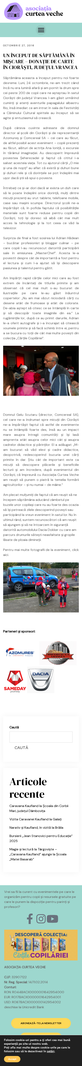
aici (5, 555)
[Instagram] (41, 919)
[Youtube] (52, 919)
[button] (41, 30)
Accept (12, 1059)
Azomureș (11, 138)
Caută (14, 727)
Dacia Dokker (48, 530)
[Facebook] (29, 919)
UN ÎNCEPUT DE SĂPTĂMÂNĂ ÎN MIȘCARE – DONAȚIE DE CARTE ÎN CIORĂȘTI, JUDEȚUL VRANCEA (40, 61)
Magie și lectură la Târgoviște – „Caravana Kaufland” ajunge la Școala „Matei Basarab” (37, 854)
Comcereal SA (35, 138)
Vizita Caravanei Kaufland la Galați (35, 819)
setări (50, 1051)
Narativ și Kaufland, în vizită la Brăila (36, 827)
